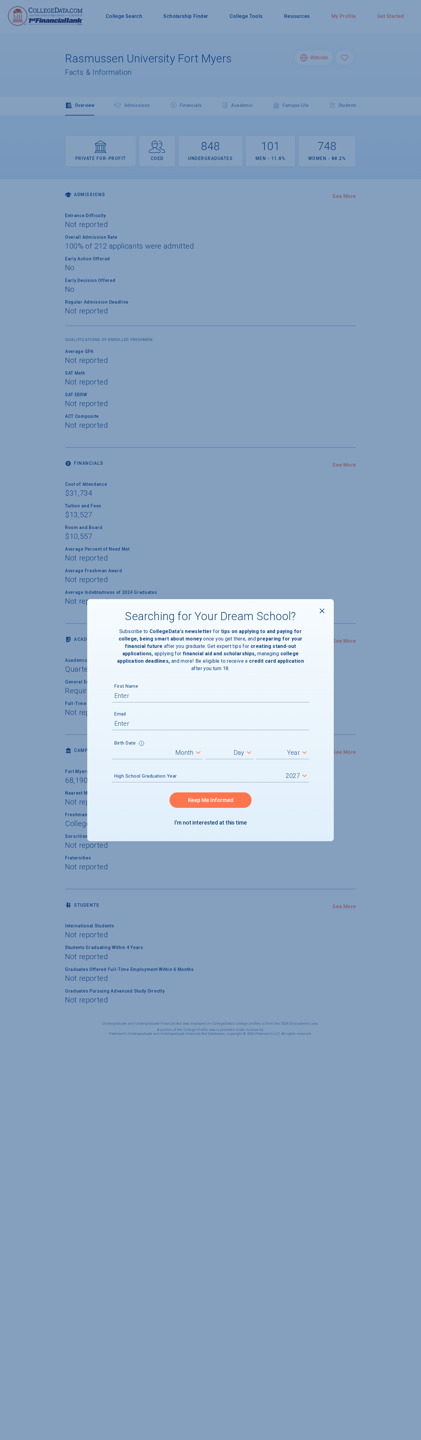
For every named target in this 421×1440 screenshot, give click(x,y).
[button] (141, 744)
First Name (126, 686)
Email (120, 714)
